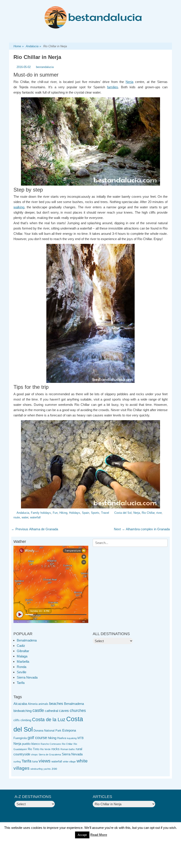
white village (69, 761)
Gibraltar (23, 651)
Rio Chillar (148, 512)
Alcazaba (20, 704)
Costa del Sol (123, 512)
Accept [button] (82, 835)
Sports (95, 512)
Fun (55, 512)
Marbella (23, 661)
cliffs (16, 720)
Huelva (61, 738)
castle (38, 710)
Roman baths (67, 749)
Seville (21, 672)
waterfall (35, 517)
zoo (54, 768)
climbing (26, 720)
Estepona (69, 730)
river (159, 512)
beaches (56, 704)
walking (18, 207)
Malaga (22, 656)
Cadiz (21, 645)
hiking (52, 738)
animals (43, 704)
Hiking (63, 512)
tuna (35, 761)
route (16, 517)
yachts (47, 769)
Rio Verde (45, 749)
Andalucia (33, 46)
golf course (37, 738)
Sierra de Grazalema (50, 754)
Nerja (129, 82)
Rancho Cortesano (51, 744)
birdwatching (22, 711)
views (45, 760)
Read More (98, 835)
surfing (17, 761)
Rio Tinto (33, 749)
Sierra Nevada (27, 677)
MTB (80, 738)
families (112, 87)
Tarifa (21, 683)
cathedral (51, 711)
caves (64, 711)
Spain (85, 512)
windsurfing (36, 769)
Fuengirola (20, 738)
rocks (55, 749)
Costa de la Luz (48, 719)
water (25, 517)
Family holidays (41, 512)
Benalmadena (27, 640)
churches (78, 710)
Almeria (33, 704)
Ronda (21, 667)
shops (34, 754)
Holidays (74, 512)
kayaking (72, 738)
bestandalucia (45, 67)
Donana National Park (47, 730)
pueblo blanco (31, 743)
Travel (105, 512)
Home (18, 46)
